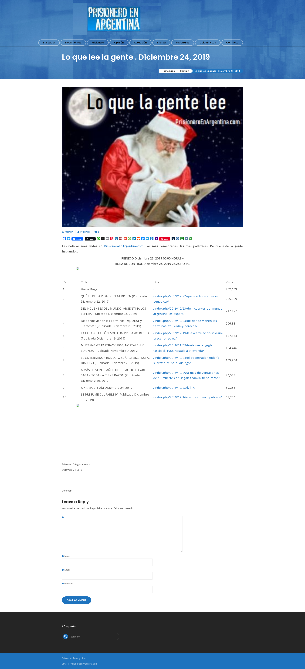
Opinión (184, 71)
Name (67, 556)
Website (68, 583)
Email (67, 569)
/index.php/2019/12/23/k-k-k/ (174, 387)
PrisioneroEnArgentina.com (123, 246)
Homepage (168, 71)
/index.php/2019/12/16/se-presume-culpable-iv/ (187, 397)
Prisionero (85, 231)
